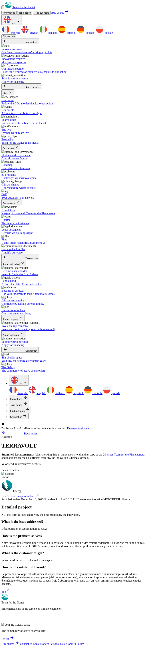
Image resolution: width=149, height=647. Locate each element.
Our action (11, 147)
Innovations (20, 41)
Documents (11, 202)
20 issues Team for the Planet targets (124, 454)
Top (6, 591)
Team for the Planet (23, 7)
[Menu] (2, 7)
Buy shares (60, 12)
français (15, 32)
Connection (9, 36)
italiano (52, 32)
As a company (13, 318)
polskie (108, 32)
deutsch (90, 32)
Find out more (42, 12)
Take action (20, 257)
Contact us (26, 643)
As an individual (14, 263)
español (71, 32)
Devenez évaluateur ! (79, 428)
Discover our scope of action (20, 496)
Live (7, 92)
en (16, 22)
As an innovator (14, 333)
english (34, 32)
